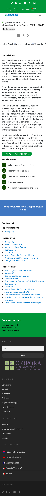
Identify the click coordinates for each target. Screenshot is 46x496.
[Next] (42, 46)
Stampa (22, 9)
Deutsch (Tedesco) (13, 457)
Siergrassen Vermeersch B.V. (16, 292)
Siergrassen (10, 29)
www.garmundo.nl (10, 325)
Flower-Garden (11, 278)
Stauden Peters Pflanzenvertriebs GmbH (22, 294)
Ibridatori (6, 393)
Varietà (5, 389)
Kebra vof (8, 252)
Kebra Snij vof (10, 250)
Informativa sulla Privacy (12, 429)
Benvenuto (6, 385)
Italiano (8, 473)
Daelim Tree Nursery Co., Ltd (16, 276)
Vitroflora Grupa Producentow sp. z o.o (21, 258)
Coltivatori (6, 398)
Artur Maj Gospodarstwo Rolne (18, 270)
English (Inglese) (12, 462)
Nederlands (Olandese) (15, 452)
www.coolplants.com (11, 330)
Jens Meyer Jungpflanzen (15, 247)
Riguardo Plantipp (9, 9)
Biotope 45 (9, 231)
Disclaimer (6, 433)
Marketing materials (16, 154)
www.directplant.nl (10, 327)
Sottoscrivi (23, 355)
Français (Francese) (13, 468)
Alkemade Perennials (13, 244)
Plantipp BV (9, 485)
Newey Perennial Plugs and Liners (19, 255)
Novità (5, 424)
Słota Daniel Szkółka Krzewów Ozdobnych (22, 302)
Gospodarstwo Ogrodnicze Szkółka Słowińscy (24, 281)
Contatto (27, 9)
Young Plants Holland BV (15, 260)
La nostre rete (8, 407)
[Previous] (3, 46)
